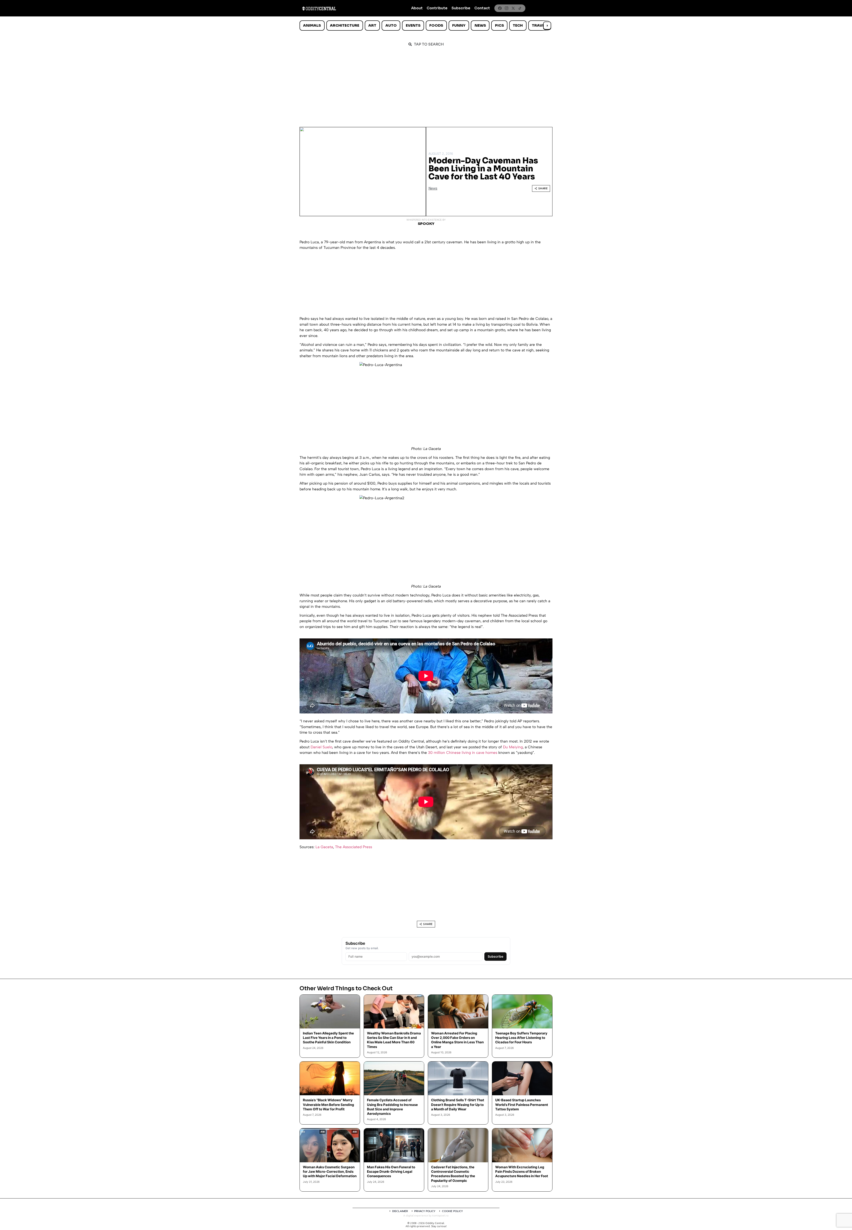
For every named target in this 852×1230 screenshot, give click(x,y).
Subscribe (461, 8)
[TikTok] (520, 8)
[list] (426, 26)
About (417, 8)
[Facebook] (500, 8)
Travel (539, 25)
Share (543, 188)
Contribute (437, 8)
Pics (499, 25)
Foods (436, 25)
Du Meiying (513, 747)
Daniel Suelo (321, 747)
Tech (518, 25)
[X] (513, 8)
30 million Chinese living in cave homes (462, 752)
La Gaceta (324, 847)
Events (413, 25)
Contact (482, 8)
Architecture (344, 25)
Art (372, 25)
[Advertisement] (426, 85)
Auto (391, 25)
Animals (312, 25)
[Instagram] (506, 8)
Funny (458, 25)
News (480, 25)
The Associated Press (353, 847)
